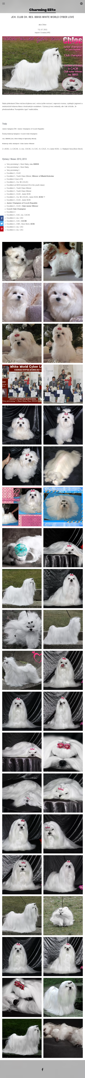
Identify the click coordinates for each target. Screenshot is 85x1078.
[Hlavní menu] (4, 4)
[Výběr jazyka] (81, 4)
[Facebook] (42, 1069)
